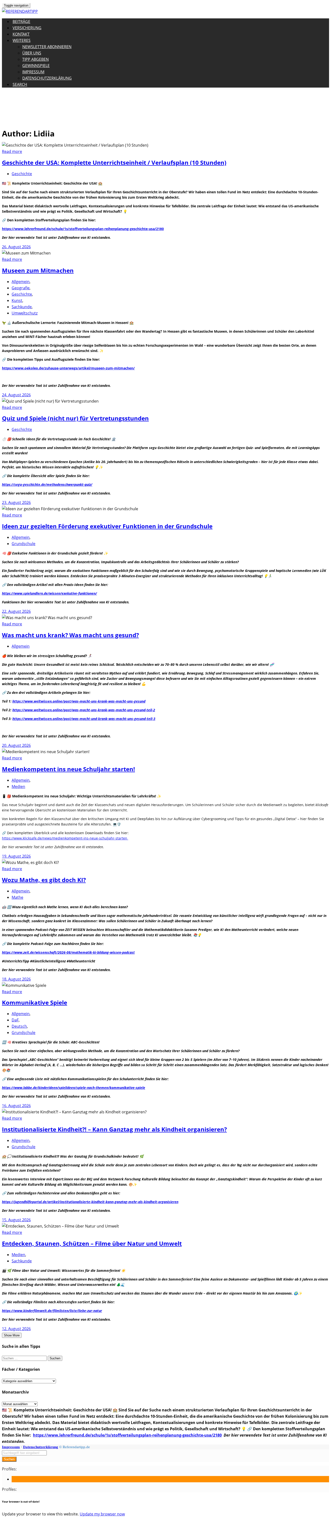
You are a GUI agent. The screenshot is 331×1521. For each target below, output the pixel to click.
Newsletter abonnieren (46, 46)
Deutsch (19, 1026)
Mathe (17, 897)
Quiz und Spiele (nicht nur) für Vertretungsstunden (75, 418)
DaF (15, 1020)
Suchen (9, 1459)
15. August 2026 (16, 1219)
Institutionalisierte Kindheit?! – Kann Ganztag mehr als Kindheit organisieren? (114, 1129)
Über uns (31, 53)
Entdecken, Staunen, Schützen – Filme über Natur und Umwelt (92, 1243)
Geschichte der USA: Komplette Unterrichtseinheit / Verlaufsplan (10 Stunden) (114, 162)
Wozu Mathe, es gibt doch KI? (44, 880)
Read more (12, 151)
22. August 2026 (16, 611)
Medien (18, 786)
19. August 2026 (16, 856)
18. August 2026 (16, 979)
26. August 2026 (16, 246)
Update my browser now (102, 1514)
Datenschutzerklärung (47, 78)
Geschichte (22, 173)
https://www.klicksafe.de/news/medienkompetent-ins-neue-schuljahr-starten (65, 838)
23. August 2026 (16, 502)
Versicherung (27, 27)
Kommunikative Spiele (34, 1002)
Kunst (17, 300)
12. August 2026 (16, 1328)
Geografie (21, 288)
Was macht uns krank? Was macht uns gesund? (70, 635)
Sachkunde (22, 306)
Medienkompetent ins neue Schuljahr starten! (68, 769)
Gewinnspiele (36, 65)
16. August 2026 (16, 1105)
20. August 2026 (16, 745)
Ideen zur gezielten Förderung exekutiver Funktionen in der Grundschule (107, 526)
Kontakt (21, 34)
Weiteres (22, 40)
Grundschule (23, 543)
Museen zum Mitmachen (38, 270)
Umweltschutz (25, 313)
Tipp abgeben (35, 59)
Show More (12, 1335)
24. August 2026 (16, 394)
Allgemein (21, 281)
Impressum (33, 72)
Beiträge (21, 21)
